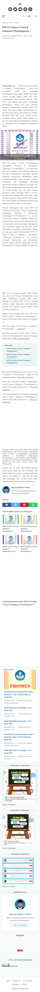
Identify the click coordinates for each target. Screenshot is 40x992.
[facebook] (10, 9)
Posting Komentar (8, 38)
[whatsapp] (30, 9)
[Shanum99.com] (20, 4)
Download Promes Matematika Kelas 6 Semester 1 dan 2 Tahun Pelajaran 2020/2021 (19, 694)
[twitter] (15, 9)
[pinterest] (24, 505)
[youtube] (20, 9)
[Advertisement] (20, 62)
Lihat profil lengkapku (20, 925)
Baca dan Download (21, 338)
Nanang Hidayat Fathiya (20, 914)
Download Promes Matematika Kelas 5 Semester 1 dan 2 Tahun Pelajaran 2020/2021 (19, 737)
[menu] (3, 16)
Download (21, 329)
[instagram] (25, 9)
